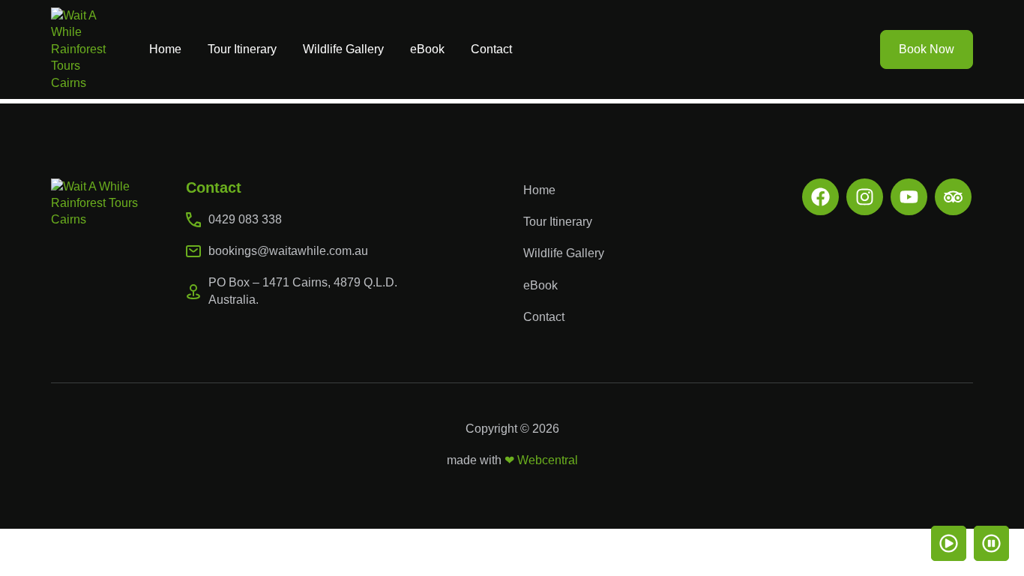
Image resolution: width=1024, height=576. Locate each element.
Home (165, 49)
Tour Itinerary (242, 49)
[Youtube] (909, 196)
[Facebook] (820, 196)
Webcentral (547, 460)
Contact (491, 49)
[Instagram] (864, 196)
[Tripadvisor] (953, 196)
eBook (427, 49)
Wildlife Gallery (343, 49)
